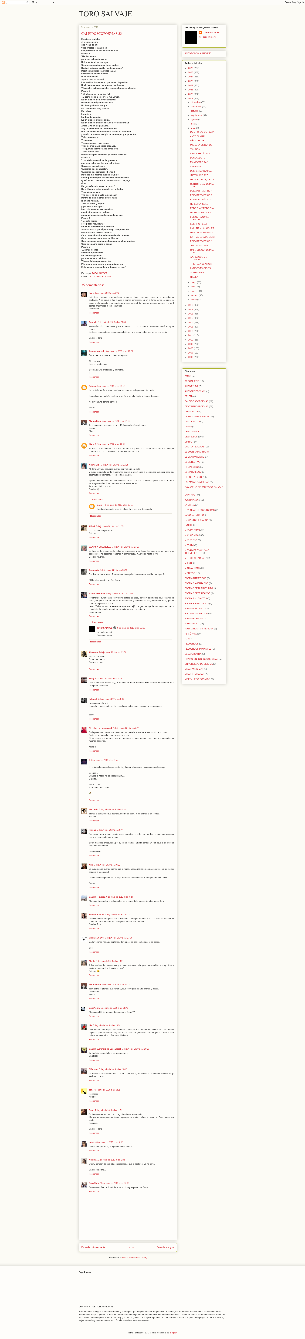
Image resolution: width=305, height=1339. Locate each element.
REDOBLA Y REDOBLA (202, 208)
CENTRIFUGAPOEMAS (196, 406)
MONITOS (190, 573)
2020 (191, 94)
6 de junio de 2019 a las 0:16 (108, 678)
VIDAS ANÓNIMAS (194, 669)
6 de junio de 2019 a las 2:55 (104, 760)
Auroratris (94, 570)
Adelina (92, 1160)
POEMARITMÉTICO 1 (201, 241)
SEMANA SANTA (193, 654)
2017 (191, 309)
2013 (191, 326)
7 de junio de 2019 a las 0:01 (107, 1090)
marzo (194, 291)
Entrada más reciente (93, 1247)
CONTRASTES (192, 421)
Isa (90, 293)
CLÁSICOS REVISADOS (197, 416)
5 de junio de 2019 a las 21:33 (116, 421)
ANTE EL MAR (197, 136)
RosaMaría (94, 1183)
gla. (91, 1090)
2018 (191, 305)
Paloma (92, 386)
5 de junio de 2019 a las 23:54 (119, 593)
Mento (92, 961)
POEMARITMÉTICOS (195, 578)
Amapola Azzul (97, 351)
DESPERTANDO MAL (201, 171)
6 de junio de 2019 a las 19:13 (135, 1049)
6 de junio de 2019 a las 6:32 (107, 865)
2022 (191, 85)
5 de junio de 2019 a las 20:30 (112, 322)
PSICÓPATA (191, 633)
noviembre (196, 106)
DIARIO (188, 441)
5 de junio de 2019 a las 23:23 (125, 547)
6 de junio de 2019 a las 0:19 (111, 699)
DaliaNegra (94, 1008)
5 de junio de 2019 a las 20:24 (106, 293)
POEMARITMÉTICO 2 (201, 199)
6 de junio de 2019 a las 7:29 (119, 897)
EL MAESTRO (192, 467)
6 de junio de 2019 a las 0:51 (126, 728)
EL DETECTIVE (192, 462)
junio (193, 128)
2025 (191, 72)
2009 (191, 344)
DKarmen (93, 1069)
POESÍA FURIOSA (194, 618)
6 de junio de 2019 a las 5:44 (110, 830)
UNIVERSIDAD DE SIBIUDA (199, 664)
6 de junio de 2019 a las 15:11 (119, 505)
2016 (191, 313)
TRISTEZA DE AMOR (201, 264)
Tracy (91, 678)
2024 (191, 76)
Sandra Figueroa (97, 897)
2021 (191, 89)
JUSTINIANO (191, 500)
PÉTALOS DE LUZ (199, 140)
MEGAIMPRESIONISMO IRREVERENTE (197, 551)
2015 (191, 318)
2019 (191, 98)
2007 (191, 352)
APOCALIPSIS (192, 381)
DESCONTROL (192, 431)
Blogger (173, 1333)
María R (92, 444)
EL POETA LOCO (193, 477)
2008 (191, 348)
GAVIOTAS (195, 166)
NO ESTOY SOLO (199, 204)
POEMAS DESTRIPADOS (197, 593)
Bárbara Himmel (97, 593)
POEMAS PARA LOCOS (197, 603)
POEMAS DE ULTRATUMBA (199, 588)
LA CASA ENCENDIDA (100, 547)
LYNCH (188, 525)
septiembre (197, 115)
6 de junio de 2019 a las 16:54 (107, 1025)
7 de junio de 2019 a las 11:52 (108, 1110)
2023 (191, 81)
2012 (191, 331)
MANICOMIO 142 (199, 162)
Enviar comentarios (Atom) (134, 1257)
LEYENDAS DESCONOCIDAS (200, 510)
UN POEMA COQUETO (202, 179)
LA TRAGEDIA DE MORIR (203, 237)
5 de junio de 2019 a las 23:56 (112, 652)
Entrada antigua (165, 1247)
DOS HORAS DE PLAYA (202, 132)
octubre (195, 110)
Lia (90, 1025)
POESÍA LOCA (192, 623)
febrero (195, 295)
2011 (190, 335)
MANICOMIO (191, 535)
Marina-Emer (95, 421)
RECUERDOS (192, 643)
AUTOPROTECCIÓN (195, 391)
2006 (191, 357)
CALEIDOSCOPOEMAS (100, 276)
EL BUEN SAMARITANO (197, 451)
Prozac (92, 830)
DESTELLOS (191, 436)
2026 (191, 68)
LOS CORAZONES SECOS (199, 218)
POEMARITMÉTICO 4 (201, 191)
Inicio (131, 1247)
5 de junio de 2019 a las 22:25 (114, 465)
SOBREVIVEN (197, 272)
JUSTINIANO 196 (199, 245)
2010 (191, 339)
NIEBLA (194, 277)
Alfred (92, 526)
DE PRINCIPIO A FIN (200, 212)
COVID (188, 426)
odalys (92, 1142)
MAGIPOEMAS (192, 530)
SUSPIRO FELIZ (198, 224)
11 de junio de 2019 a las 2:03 (111, 1160)
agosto (194, 119)
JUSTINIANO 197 (199, 175)
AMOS (188, 376)
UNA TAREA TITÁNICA (201, 232)
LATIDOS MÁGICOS (200, 268)
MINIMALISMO (192, 568)
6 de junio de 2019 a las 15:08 (116, 984)
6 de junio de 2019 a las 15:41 (114, 1008)
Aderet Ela (94, 465)
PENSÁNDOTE (197, 158)
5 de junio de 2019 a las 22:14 (111, 444)
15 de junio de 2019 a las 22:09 (114, 1183)
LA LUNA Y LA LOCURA (202, 228)
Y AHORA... (196, 149)
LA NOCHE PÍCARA (200, 153)
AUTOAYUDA (191, 386)
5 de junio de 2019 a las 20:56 (111, 386)
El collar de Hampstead (100, 728)
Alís (91, 865)
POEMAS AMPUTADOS (196, 583)
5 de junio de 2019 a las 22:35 (109, 526)
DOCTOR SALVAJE (194, 446)
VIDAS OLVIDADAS (194, 674)
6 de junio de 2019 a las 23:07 (113, 1069)
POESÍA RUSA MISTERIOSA (199, 628)
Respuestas (97, 499)
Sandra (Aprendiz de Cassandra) (105, 1049)
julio (193, 123)
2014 (191, 322)
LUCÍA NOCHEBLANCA (196, 520)
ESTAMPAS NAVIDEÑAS (197, 482)
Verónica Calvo (96, 938)
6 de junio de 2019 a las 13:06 (118, 938)
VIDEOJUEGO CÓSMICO (197, 679)
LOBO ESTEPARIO (194, 515)
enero (194, 299)
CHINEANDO (191, 411)
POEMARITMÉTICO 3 (201, 195)
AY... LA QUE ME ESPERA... (198, 258)
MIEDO (188, 563)
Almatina (93, 652)
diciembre (196, 102)
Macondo (93, 809)
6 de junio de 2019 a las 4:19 (112, 809)
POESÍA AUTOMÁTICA (196, 613)
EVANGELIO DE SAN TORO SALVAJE (204, 487)
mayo (194, 282)
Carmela (93, 322)
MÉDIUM (189, 545)
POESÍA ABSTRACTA (195, 608)
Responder (94, 313)
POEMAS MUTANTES (196, 598)
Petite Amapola (96, 914)
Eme (91, 1110)
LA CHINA (190, 505)
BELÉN (188, 396)
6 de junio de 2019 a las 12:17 (118, 914)
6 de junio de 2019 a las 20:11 (131, 628)
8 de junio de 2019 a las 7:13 (109, 1142)
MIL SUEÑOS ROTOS (201, 145)
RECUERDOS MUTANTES (198, 649)
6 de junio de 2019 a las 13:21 (110, 961)
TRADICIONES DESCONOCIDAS (201, 659)
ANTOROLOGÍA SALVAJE (198, 53)
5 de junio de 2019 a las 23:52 (113, 570)
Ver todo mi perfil (207, 37)
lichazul (93, 699)
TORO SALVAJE (105, 13)
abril (193, 286)
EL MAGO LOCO (193, 472)
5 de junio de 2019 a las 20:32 (119, 351)
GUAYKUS (190, 494)
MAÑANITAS (191, 540)
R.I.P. (187, 638)
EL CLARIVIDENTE (194, 457)
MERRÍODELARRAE (195, 558)
